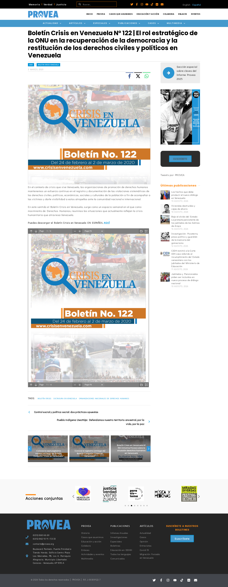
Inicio (89, 14)
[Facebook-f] (136, 4)
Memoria (34, 4)
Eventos (195, 14)
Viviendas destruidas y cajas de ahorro (183, 207)
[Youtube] (146, 4)
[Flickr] (157, 4)
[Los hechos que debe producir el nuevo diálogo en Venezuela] (165, 194)
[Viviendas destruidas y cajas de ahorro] (165, 208)
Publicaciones (127, 23)
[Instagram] (142, 4)
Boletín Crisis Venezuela (48, 65)
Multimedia (174, 23)
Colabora (168, 14)
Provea (101, 14)
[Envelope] (162, 4)
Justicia (61, 4)
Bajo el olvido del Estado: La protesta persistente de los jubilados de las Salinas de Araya (185, 221)
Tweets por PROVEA (173, 175)
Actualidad (50, 23)
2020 (31, 65)
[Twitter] (131, 4)
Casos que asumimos (121, 14)
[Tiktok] (152, 4)
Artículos (75, 23)
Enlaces (182, 14)
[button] (73, 496)
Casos (152, 23)
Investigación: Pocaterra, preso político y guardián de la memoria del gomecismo (184, 238)
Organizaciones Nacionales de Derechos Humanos (104, 398)
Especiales (100, 23)
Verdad (48, 4)
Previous (30, 448)
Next (148, 448)
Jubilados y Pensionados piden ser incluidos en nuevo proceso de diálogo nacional (184, 278)
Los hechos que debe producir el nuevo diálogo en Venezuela (184, 194)
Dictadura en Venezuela (65, 398)
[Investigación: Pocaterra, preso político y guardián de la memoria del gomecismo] (165, 236)
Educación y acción (148, 14)
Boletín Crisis (44, 398)
